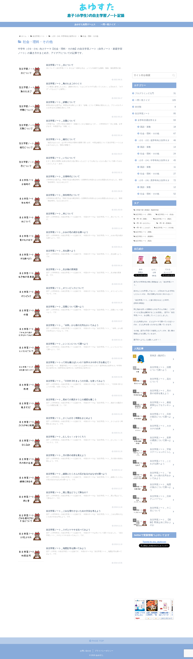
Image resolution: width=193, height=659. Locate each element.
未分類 (155, 107)
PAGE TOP (97, 641)
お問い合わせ (85, 651)
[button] (173, 75)
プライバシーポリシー (104, 651)
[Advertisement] (70, 582)
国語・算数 (158, 127)
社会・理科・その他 (158, 133)
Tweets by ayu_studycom (154, 542)
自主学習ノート (155, 113)
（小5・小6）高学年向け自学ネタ (157, 180)
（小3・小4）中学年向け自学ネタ (157, 160)
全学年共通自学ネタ (157, 120)
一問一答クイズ (155, 100)
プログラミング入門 (155, 93)
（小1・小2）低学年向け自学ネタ (157, 140)
